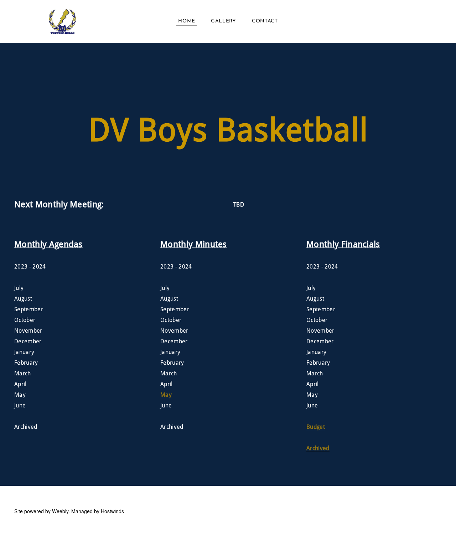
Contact (265, 21)
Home (186, 21)
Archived (318, 448)
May (166, 395)
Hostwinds (112, 511)
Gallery (223, 21)
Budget (315, 427)
